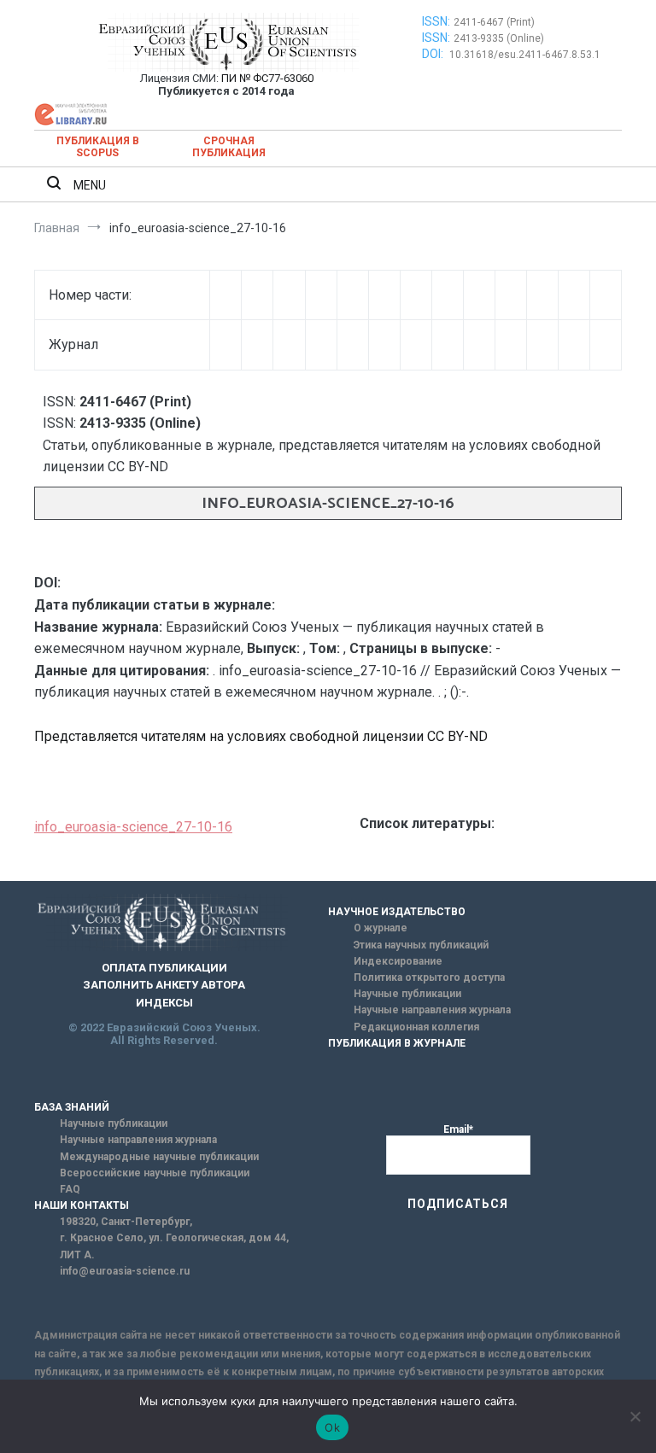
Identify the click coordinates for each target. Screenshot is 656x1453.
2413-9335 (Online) (499, 38)
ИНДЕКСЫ (164, 1002)
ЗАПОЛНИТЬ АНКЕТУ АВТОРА (164, 984)
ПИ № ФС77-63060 (267, 78)
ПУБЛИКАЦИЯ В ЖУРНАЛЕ (397, 1043)
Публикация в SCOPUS (97, 147)
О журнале (380, 928)
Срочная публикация (229, 147)
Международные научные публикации (159, 1157)
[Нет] (634, 1416)
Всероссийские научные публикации (154, 1173)
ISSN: (436, 21)
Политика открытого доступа (429, 977)
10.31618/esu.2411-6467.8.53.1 (524, 55)
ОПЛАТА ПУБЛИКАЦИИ (164, 967)
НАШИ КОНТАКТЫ (81, 1205)
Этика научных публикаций (421, 945)
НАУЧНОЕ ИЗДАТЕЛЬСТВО (397, 912)
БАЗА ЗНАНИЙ (71, 1107)
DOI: (434, 54)
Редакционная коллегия (416, 1027)
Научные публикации (407, 994)
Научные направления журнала (432, 1010)
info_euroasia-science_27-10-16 (133, 827)
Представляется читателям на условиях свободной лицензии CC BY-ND (261, 736)
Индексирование (398, 961)
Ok (332, 1427)
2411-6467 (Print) (494, 22)
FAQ (70, 1189)
